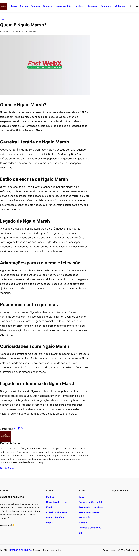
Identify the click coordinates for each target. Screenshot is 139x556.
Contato (83, 522)
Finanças (47, 6)
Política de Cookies (89, 512)
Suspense (106, 6)
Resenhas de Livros (56, 502)
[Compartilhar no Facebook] (18, 428)
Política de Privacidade (91, 507)
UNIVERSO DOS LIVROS (20, 550)
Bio (80, 532)
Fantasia (35, 6)
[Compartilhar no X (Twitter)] (22, 428)
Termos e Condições (90, 527)
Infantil (49, 522)
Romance (93, 6)
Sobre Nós (84, 517)
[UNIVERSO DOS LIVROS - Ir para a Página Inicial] (3, 6)
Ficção (49, 507)
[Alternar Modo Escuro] (137, 6)
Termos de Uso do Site (91, 502)
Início (14, 6)
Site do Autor (7, 468)
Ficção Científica (55, 517)
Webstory (120, 6)
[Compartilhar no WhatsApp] (15, 428)
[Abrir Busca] (131, 6)
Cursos (24, 6)
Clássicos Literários (56, 512)
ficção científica (64, 6)
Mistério (79, 6)
